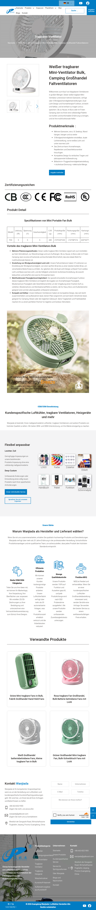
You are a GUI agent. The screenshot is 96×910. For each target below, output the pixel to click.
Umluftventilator (41, 859)
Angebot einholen (91, 11)
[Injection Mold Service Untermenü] (69, 868)
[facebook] (89, 905)
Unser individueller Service (16, 492)
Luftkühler (39, 851)
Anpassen (39, 8)
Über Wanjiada (58, 873)
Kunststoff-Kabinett (42, 882)
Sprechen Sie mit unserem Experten (17, 500)
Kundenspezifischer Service (60, 860)
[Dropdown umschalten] (33, 8)
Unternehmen (59, 845)
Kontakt (25, 13)
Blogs (18, 13)
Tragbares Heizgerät (39, 872)
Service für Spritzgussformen (60, 868)
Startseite (19, 8)
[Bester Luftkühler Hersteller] (11, 11)
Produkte (28, 8)
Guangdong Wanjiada (40, 904)
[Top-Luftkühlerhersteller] (17, 853)
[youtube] (84, 905)
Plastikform (49, 8)
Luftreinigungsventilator (42, 855)
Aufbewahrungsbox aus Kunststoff (42, 888)
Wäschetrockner (41, 878)
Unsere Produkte (59, 854)
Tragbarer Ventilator (48, 37)
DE (67, 3)
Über (60, 8)
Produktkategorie (42, 846)
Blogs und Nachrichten (57, 879)
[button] (35, 82)
